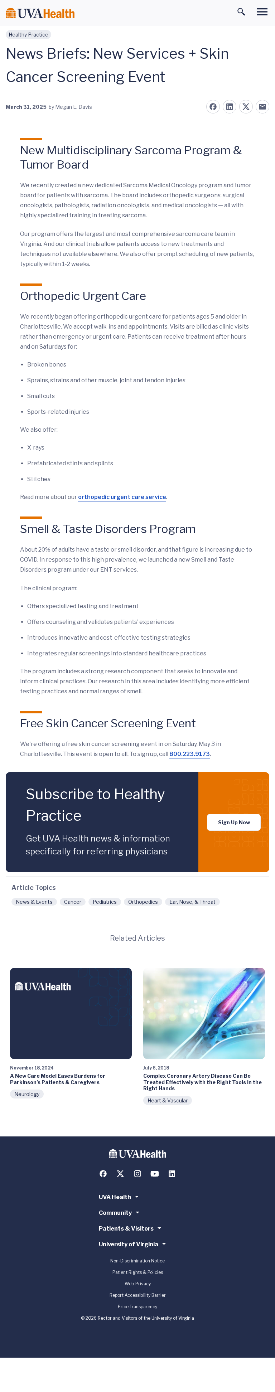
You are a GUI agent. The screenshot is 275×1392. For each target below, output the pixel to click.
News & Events (34, 902)
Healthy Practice (28, 34)
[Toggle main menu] (262, 12)
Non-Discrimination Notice (137, 1261)
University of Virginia (128, 1244)
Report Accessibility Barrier (138, 1295)
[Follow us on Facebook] (103, 1173)
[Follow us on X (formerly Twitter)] (120, 1173)
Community (115, 1212)
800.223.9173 (189, 754)
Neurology (26, 1094)
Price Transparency (137, 1306)
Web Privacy (138, 1283)
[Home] (40, 13)
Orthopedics (143, 902)
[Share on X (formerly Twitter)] (246, 106)
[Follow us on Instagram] (137, 1173)
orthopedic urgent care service (122, 497)
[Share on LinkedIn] (229, 106)
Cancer (72, 902)
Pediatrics (105, 902)
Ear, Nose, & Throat (192, 902)
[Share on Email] (262, 106)
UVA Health (115, 1197)
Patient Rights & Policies (137, 1272)
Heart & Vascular (168, 1100)
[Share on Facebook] (213, 106)
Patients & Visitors (126, 1228)
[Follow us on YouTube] (154, 1173)
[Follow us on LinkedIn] (172, 1173)
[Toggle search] (241, 12)
